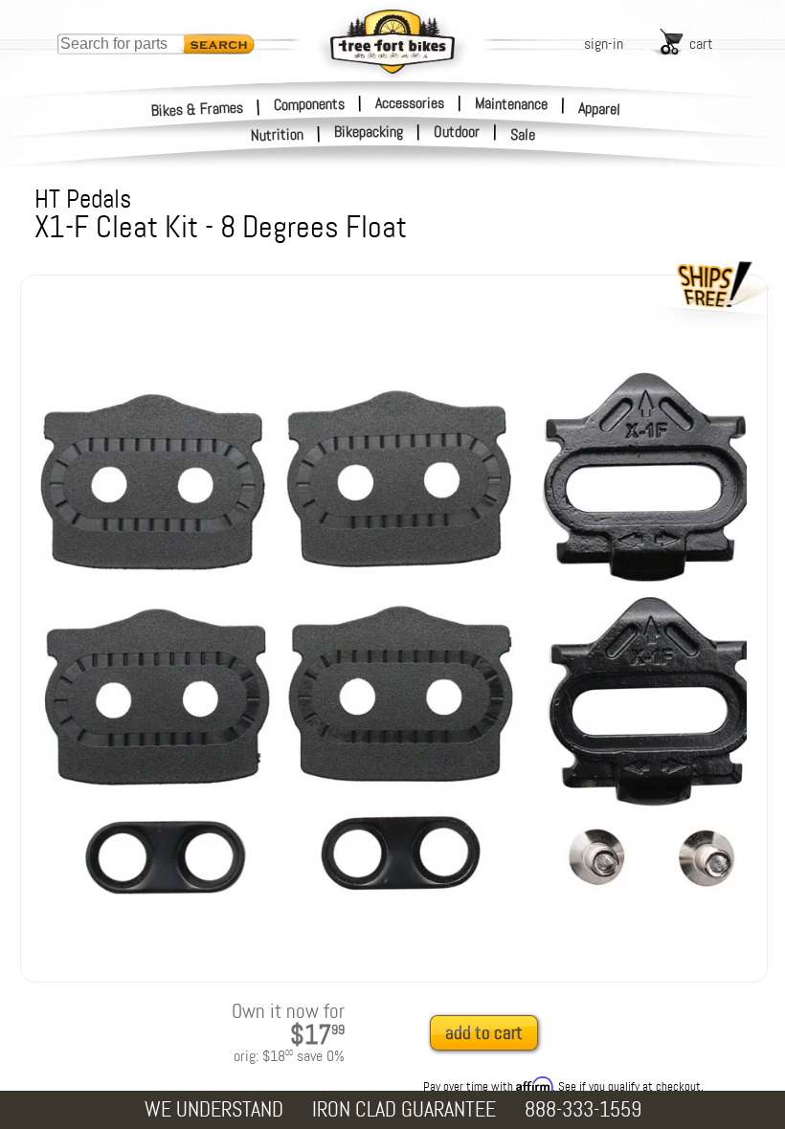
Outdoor (457, 132)
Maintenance (511, 103)
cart (701, 43)
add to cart (484, 1033)
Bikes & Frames (197, 109)
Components (309, 103)
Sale (523, 134)
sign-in (603, 43)
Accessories (409, 103)
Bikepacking (368, 132)
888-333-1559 (583, 1109)
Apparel (599, 109)
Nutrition (277, 134)
